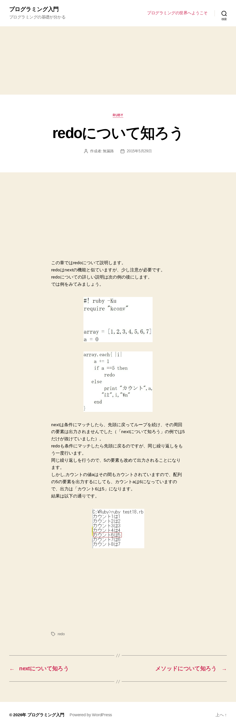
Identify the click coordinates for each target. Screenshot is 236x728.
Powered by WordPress (91, 715)
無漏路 (108, 151)
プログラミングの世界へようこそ (177, 13)
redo (61, 634)
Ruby (118, 115)
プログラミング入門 (34, 9)
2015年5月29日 (139, 151)
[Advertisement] (118, 60)
